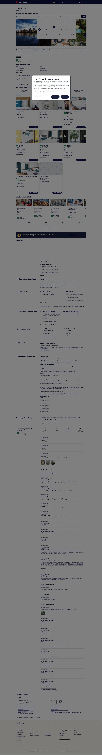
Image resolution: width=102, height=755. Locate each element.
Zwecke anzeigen (39, 97)
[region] (51, 87)
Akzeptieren (65, 97)
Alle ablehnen (55, 97)
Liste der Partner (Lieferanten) (39, 92)
